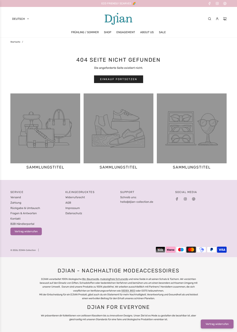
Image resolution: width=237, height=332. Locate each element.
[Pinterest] (225, 3)
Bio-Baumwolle (90, 279)
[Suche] (209, 19)
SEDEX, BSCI (128, 290)
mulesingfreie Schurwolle (114, 279)
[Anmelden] (217, 19)
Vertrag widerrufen (217, 324)
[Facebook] (209, 3)
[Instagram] (217, 3)
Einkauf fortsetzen (118, 79)
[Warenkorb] (225, 19)
